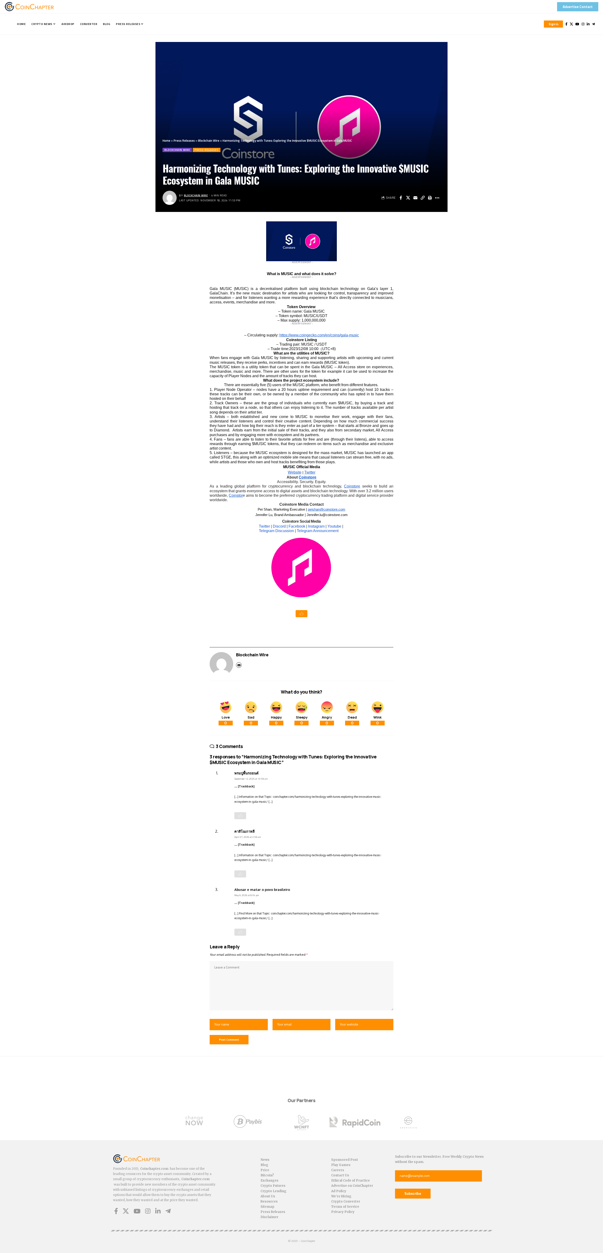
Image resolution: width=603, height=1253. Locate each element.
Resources (269, 1201)
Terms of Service (345, 1207)
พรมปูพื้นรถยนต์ (246, 773)
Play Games (340, 1165)
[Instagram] (583, 24)
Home (166, 140)
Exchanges (269, 1181)
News (265, 1160)
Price (265, 1170)
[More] (437, 198)
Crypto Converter (345, 1201)
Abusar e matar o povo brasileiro (262, 889)
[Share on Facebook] (400, 198)
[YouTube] (577, 24)
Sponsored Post (344, 1160)
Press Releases (184, 140)
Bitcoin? (267, 1175)
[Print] (430, 198)
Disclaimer (269, 1217)
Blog (264, 1165)
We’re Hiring (341, 1196)
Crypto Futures (273, 1186)
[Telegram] (593, 24)
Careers (337, 1170)
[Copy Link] (422, 198)
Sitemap (267, 1207)
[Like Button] (301, 613)
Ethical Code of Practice (350, 1181)
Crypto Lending (273, 1191)
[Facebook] (566, 24)
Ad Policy (338, 1191)
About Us (268, 1196)
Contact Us (340, 1175)
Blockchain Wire (208, 140)
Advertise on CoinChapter (352, 1186)
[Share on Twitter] (408, 198)
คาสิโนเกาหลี (244, 831)
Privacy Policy (342, 1212)
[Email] (415, 198)
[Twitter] (571, 24)
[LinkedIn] (588, 24)
